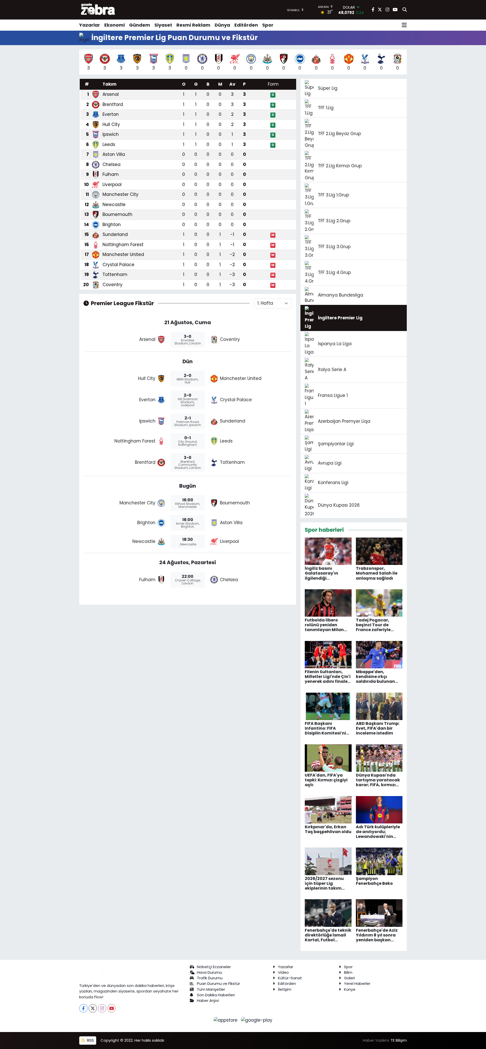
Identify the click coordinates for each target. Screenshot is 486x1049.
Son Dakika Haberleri (216, 995)
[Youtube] (111, 1008)
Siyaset (163, 25)
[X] (93, 1008)
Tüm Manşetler (211, 989)
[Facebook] (83, 1008)
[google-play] (257, 1020)
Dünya (222, 25)
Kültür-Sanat (290, 978)
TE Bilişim (399, 1040)
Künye (349, 989)
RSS (90, 1040)
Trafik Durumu (209, 978)
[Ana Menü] (404, 25)
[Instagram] (102, 1008)
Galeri (349, 978)
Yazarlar (89, 25)
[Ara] (404, 10)
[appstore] (226, 1020)
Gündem (139, 25)
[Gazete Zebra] (98, 9)
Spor (267, 25)
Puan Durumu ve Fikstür (218, 983)
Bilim (348, 972)
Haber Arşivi (208, 1000)
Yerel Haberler (357, 983)
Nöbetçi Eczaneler (214, 966)
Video (283, 972)
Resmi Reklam (193, 25)
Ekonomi (114, 25)
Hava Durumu (209, 972)
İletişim (284, 989)
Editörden (246, 25)
